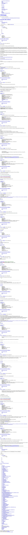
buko (0, 245)
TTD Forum (3, 15)
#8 (0, 210)
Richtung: (16, 451)
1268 (4, 95)
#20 (0, 437)
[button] (3, 33)
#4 (0, 124)
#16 (0, 353)
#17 (0, 372)
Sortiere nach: (8, 451)
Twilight (1, 138)
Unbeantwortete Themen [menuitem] (4, 9)
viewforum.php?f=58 (2, 67)
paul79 (1, 114)
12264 (5, 247)
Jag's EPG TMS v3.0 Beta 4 (5, 19)
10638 (5, 327)
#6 (0, 169)
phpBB (4, 530)
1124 (4, 267)
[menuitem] (2, 1)
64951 (5, 140)
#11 (0, 255)
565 (4, 287)
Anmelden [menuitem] (3, 7)
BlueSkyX (1, 285)
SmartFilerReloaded (15, 156)
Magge (4, 240)
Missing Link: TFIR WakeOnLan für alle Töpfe (12, 157)
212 (4, 36)
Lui (0, 265)
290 (4, 219)
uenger (1, 71)
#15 (0, 334)
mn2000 (1, 217)
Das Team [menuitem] (3, 12)
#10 (0, 239)
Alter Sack (6, 68)
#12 (0, 274)
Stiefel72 (1, 93)
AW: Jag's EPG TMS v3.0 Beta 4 (5, 77)
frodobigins (4, 314)
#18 (0, 388)
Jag (0, 34)
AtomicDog (4, 211)
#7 (0, 191)
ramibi (1, 160)
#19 (0, 414)
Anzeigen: (2, 451)
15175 (5, 162)
